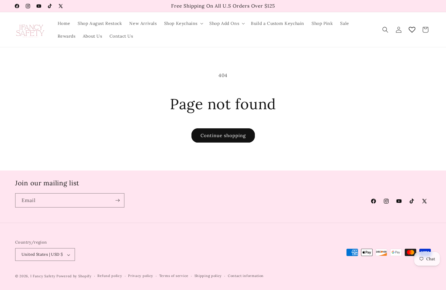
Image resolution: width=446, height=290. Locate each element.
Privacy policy (140, 276)
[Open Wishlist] (412, 29)
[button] (183, 23)
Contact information (246, 276)
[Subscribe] (117, 200)
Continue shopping (223, 135)
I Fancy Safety (43, 276)
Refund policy (109, 276)
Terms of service (173, 276)
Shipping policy (208, 276)
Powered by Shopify (74, 276)
